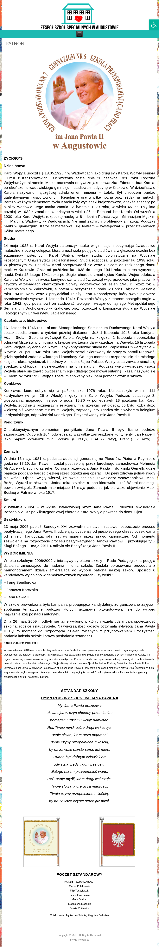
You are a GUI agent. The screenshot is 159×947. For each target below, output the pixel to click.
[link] (154, 24)
